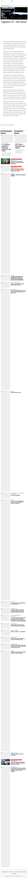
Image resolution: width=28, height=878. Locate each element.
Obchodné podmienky (21, 871)
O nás (14, 871)
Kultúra (2, 5)
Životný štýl (13, 616)
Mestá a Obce (17, 282)
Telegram (14, 873)
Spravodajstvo (7, 5)
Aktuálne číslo (5, 871)
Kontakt (10, 871)
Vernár (6, 143)
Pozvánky (22, 493)
